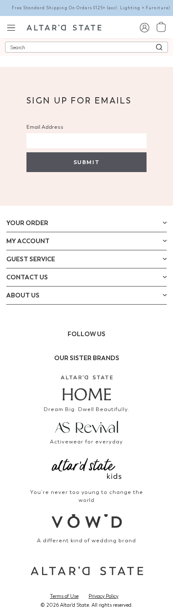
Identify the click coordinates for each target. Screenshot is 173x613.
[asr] (86, 426)
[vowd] (86, 521)
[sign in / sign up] (144, 27)
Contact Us (27, 277)
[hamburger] (11, 27)
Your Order (27, 223)
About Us (22, 295)
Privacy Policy (103, 596)
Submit (86, 162)
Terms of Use (64, 596)
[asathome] (86, 388)
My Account (28, 241)
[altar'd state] (64, 26)
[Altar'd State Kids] (86, 467)
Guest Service (30, 259)
